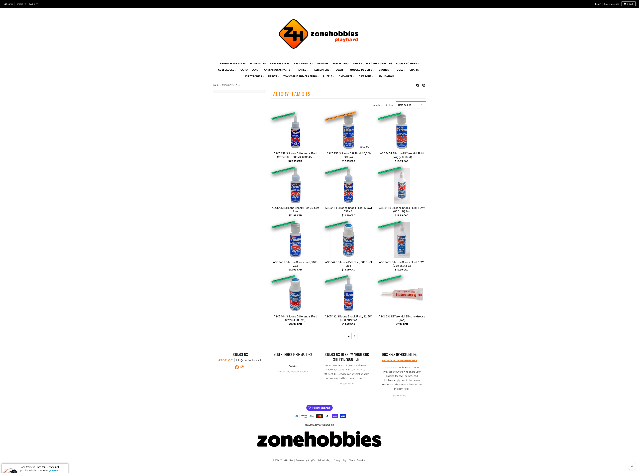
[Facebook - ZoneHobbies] (417, 85)
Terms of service (357, 460)
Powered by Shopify (305, 460)
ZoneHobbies (286, 460)
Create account (611, 4)
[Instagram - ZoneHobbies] (423, 85)
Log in (598, 4)
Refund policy (324, 460)
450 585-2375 (225, 360)
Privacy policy (339, 460)
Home (215, 85)
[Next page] (354, 336)
